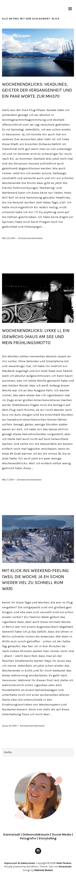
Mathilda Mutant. (43, 870)
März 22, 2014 (8, 238)
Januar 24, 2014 (9, 726)
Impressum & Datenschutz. (20, 863)
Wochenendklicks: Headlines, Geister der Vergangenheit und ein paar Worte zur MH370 (37, 90)
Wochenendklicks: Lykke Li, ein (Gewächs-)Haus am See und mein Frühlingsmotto (36, 336)
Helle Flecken (63, 863)
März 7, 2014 (7, 479)
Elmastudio (65, 866)
